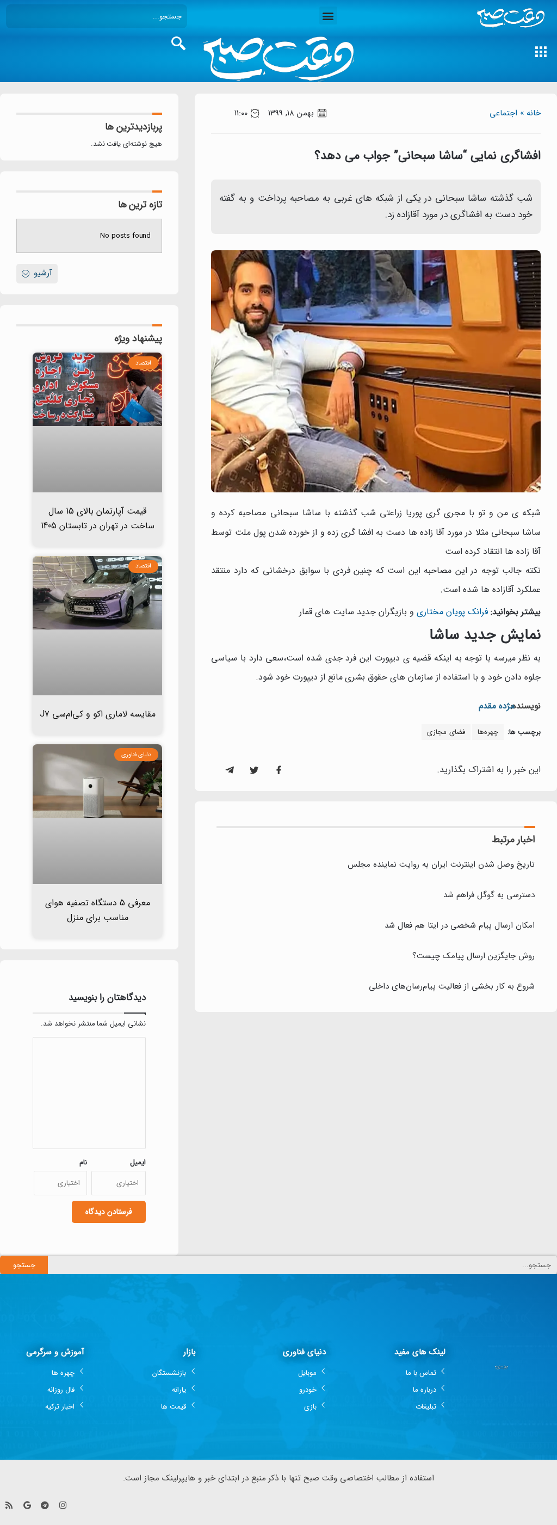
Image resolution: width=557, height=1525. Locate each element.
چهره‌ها (488, 732)
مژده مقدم (497, 706)
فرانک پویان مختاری (452, 612)
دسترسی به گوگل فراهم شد (489, 895)
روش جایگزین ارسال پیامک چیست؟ (473, 955)
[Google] (27, 1505)
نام (83, 1162)
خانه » (530, 113)
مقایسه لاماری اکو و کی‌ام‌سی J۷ (98, 714)
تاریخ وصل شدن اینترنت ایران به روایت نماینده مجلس (441, 864)
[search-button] (178, 43)
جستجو (24, 1265)
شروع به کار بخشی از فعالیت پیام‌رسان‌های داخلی (452, 986)
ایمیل (138, 1162)
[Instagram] (63, 1505)
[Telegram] (45, 1505)
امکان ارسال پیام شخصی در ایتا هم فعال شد (460, 925)
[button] (328, 15)
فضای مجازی (446, 732)
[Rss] (9, 1505)
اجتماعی (503, 113)
